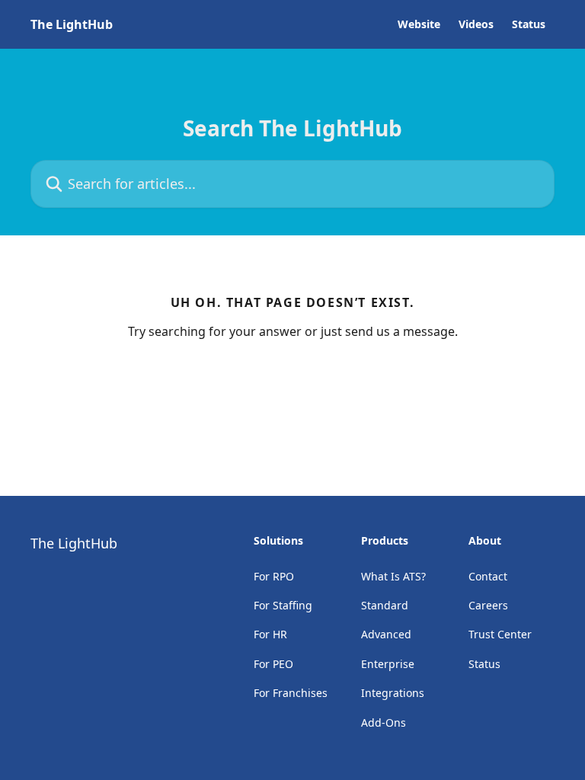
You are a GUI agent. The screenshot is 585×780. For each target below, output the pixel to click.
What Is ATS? (393, 576)
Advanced (386, 634)
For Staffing (283, 605)
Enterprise (387, 664)
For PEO (273, 664)
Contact (487, 576)
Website (419, 24)
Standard (384, 605)
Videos (476, 24)
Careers (488, 605)
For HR (270, 634)
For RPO (274, 576)
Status (528, 24)
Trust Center (500, 634)
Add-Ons (383, 722)
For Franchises (291, 693)
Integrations (392, 693)
